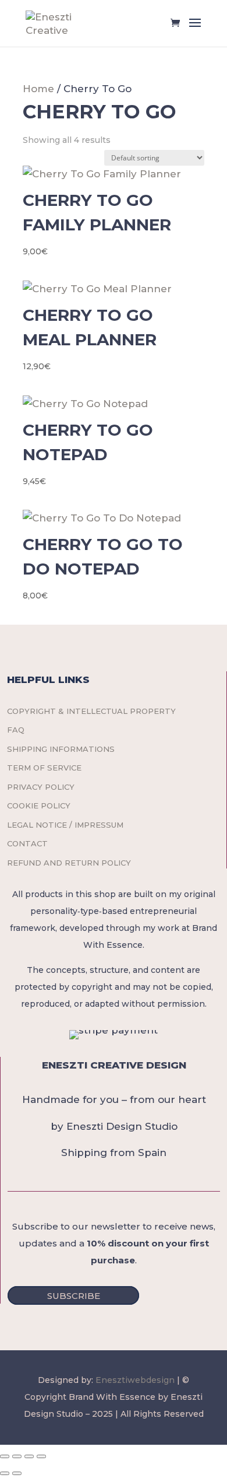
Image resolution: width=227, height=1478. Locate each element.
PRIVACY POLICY (41, 786)
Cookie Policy (38, 805)
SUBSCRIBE (73, 1295)
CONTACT (27, 843)
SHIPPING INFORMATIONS (61, 749)
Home (38, 88)
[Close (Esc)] (41, 1456)
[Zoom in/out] (4, 1456)
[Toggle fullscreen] (17, 1456)
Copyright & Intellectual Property (91, 711)
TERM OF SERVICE (44, 767)
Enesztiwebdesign (135, 1380)
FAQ (15, 729)
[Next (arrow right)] (17, 1473)
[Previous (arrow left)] (4, 1473)
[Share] (29, 1456)
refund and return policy (69, 862)
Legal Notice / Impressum (65, 824)
